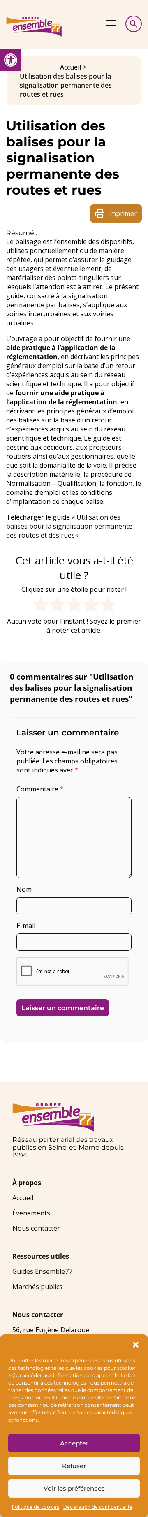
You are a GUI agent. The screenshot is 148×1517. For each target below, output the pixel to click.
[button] (136, 1345)
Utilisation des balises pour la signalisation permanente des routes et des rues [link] (69, 526)
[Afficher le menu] (111, 23)
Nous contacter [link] (36, 1228)
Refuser (74, 1466)
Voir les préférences (74, 1488)
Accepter (74, 1443)
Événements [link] (31, 1213)
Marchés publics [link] (37, 1286)
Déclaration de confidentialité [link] (97, 1506)
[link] (10, 60)
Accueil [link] (70, 67)
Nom (24, 889)
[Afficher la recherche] (133, 24)
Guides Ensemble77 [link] (42, 1271)
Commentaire (40, 788)
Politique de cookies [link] (35, 1506)
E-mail (25, 925)
